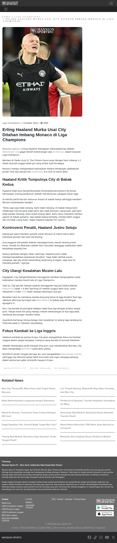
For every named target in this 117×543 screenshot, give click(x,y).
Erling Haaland (40, 368)
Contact (60, 499)
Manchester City (15, 368)
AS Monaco (62, 368)
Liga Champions (11, 122)
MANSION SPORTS (11, 537)
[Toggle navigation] (111, 3)
